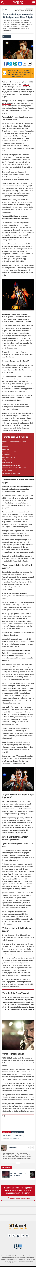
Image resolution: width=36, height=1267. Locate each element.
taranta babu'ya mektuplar (11, 1138)
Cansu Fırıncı (6, 103)
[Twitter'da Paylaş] (10, 64)
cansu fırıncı (18, 1135)
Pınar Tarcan (13, 1148)
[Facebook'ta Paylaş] (6, 64)
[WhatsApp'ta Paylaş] (15, 64)
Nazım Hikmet (21, 87)
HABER (5, 9)
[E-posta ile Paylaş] (30, 64)
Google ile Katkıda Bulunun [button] (20, 1198)
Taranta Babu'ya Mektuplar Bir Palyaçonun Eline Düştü (17, 16)
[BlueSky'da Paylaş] (20, 64)
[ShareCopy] (25, 64)
